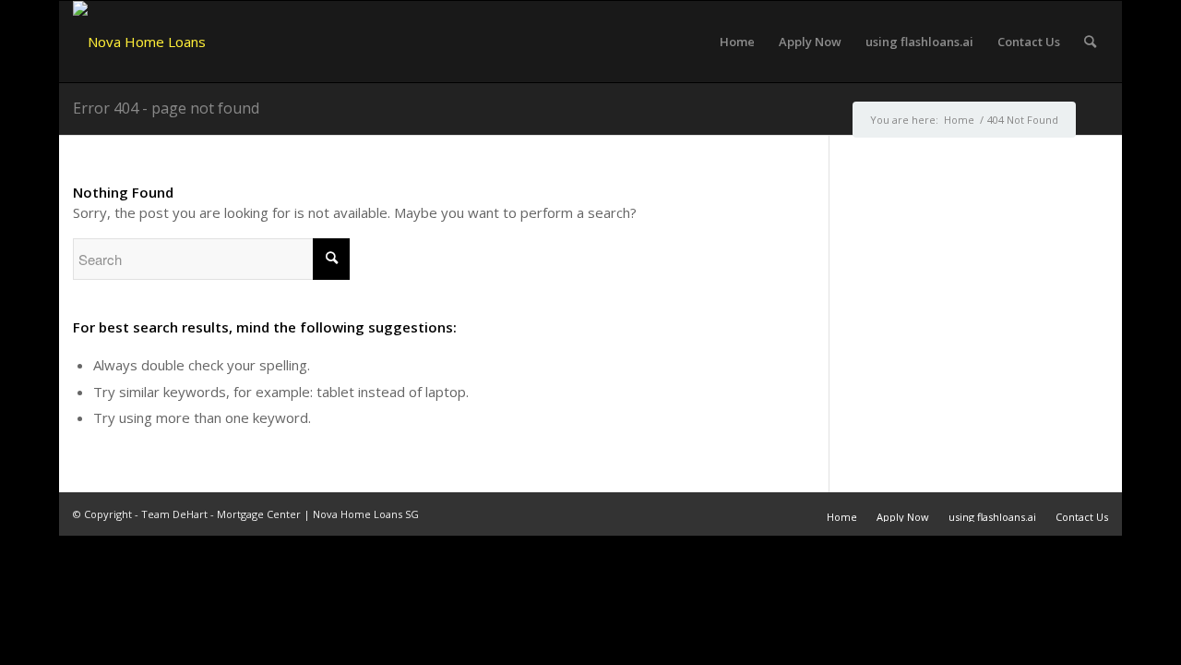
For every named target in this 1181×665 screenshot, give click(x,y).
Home (842, 517)
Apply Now (903, 517)
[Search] (1090, 41)
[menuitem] (737, 41)
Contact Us (1082, 517)
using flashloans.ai (992, 517)
